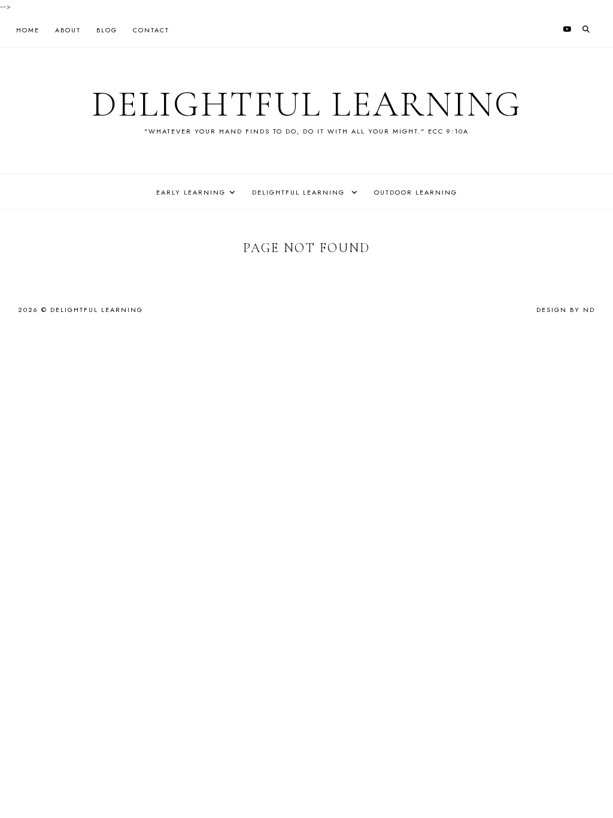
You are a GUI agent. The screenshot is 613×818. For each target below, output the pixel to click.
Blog (106, 30)
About (68, 30)
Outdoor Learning (415, 192)
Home (28, 30)
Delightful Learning (307, 104)
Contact (151, 30)
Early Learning (191, 192)
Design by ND (565, 309)
